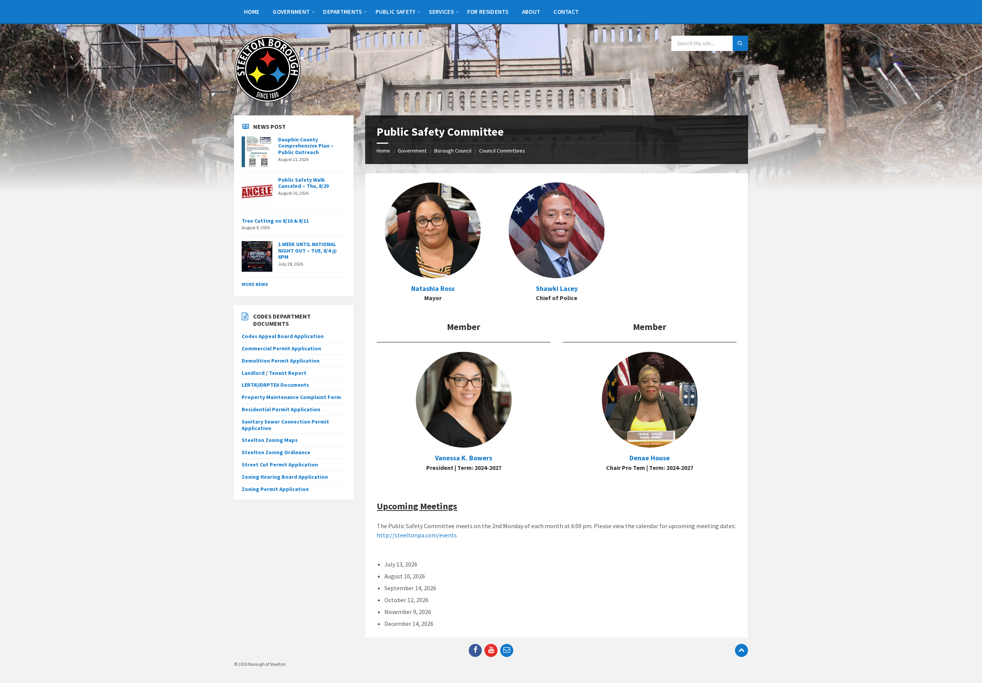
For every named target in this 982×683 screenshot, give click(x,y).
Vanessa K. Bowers (463, 457)
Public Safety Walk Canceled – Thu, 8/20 (303, 183)
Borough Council (452, 150)
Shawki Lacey (557, 288)
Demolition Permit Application (281, 360)
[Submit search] (740, 43)
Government (412, 150)
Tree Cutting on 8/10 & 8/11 (275, 220)
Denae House (649, 457)
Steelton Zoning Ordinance (276, 452)
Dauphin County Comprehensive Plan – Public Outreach (306, 146)
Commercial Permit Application (281, 348)
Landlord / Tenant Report (274, 372)
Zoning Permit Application (275, 489)
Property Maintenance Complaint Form (291, 397)
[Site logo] (267, 100)
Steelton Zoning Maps (270, 440)
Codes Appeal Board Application (283, 336)
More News (255, 284)
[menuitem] (251, 11)
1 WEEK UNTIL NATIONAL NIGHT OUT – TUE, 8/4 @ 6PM (307, 251)
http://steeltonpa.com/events (417, 535)
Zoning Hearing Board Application (285, 476)
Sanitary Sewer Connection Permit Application (285, 425)
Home (383, 150)
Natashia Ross (433, 288)
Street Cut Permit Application (280, 464)
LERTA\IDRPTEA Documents (275, 384)
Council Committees (502, 150)
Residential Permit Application (281, 409)
